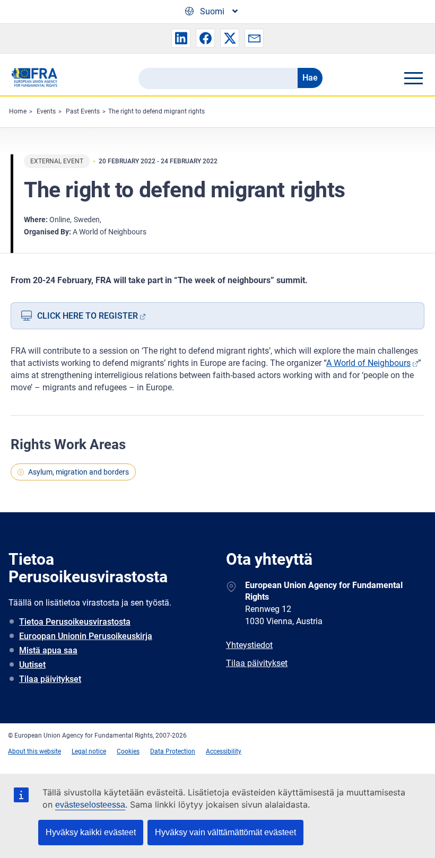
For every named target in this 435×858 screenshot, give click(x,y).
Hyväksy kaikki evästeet (91, 832)
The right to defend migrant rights (156, 111)
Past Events (83, 111)
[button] (180, 38)
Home (18, 111)
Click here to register (87, 316)
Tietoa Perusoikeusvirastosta (74, 622)
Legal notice (89, 751)
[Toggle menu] (413, 78)
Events (46, 111)
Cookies (128, 751)
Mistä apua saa (48, 650)
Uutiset (32, 665)
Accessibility (223, 751)
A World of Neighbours (368, 363)
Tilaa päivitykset (50, 679)
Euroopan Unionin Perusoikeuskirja (85, 636)
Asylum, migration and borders (78, 472)
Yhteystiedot (249, 645)
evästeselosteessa (90, 804)
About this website (34, 751)
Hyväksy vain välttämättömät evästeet (225, 832)
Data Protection (172, 751)
